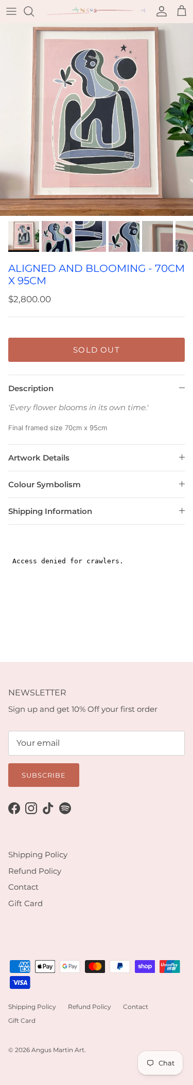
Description (31, 388)
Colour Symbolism (44, 484)
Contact (23, 887)
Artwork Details (38, 458)
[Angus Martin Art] (96, 11)
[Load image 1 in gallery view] (96, 119)
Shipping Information (50, 511)
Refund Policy (34, 871)
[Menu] (11, 11)
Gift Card (25, 903)
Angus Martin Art (57, 1050)
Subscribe (44, 775)
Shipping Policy (37, 854)
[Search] (34, 11)
